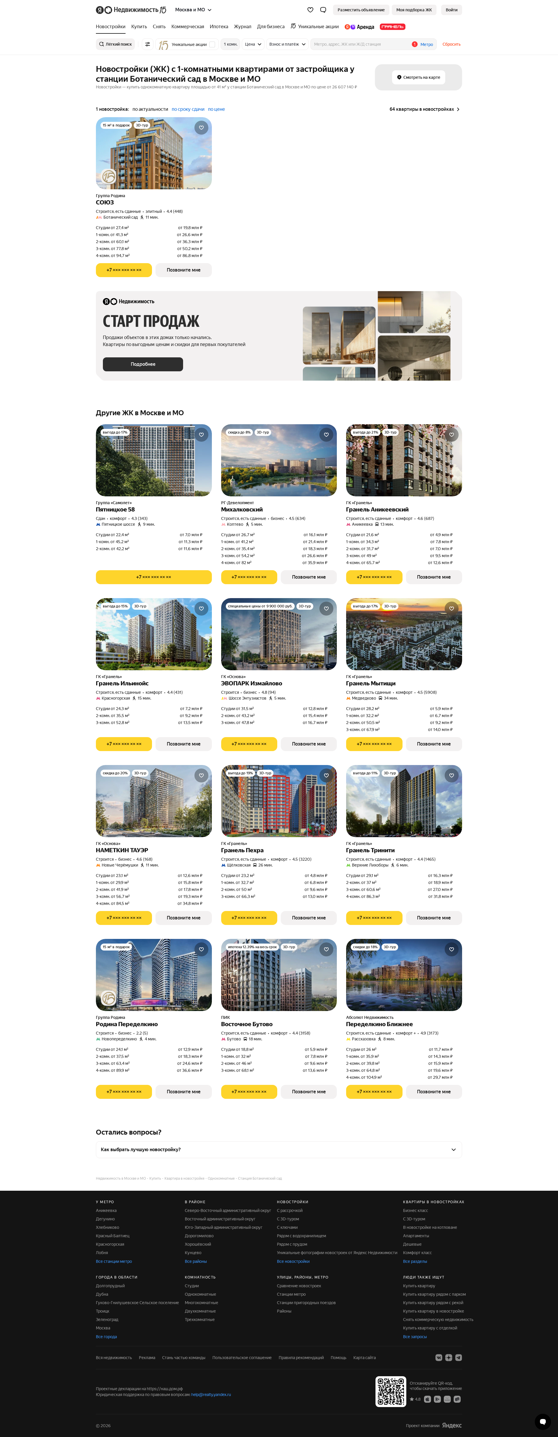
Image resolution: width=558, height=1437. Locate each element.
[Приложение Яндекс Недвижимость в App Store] (427, 1399)
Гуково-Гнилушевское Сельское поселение (137, 1302)
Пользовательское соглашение (242, 1357)
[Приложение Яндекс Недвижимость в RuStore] (457, 1399)
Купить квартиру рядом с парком (434, 1294)
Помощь (338, 1357)
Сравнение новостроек (299, 1285)
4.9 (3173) (430, 1033)
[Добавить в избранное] (201, 128)
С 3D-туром (288, 1219)
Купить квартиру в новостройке (433, 1311)
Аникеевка (106, 1210)
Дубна (102, 1294)
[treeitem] (112, 27)
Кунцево (193, 1252)
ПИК (225, 1017)
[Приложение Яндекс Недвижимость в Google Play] (437, 1399)
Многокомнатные (201, 1302)
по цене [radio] (216, 109)
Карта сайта (364, 1357)
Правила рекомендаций (301, 1357)
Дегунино (105, 1219)
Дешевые (412, 1244)
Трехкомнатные (200, 1319)
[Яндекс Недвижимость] (131, 10)
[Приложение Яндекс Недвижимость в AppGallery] (447, 1399)
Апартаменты (416, 1235)
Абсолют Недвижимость (370, 1017)
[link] (451, 10)
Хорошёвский (198, 1244)
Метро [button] (427, 44)
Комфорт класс (417, 1252)
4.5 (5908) (427, 692)
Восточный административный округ (220, 1219)
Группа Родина (110, 195)
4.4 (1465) (426, 859)
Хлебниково (107, 1227)
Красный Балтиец (112, 1235)
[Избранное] (310, 10)
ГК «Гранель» (359, 502)
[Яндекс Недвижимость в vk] (438, 1357)
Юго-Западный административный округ (223, 1227)
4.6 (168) (144, 859)
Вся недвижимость (114, 1357)
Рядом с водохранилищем (301, 1235)
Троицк (102, 1311)
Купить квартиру (419, 1285)
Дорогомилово (199, 1235)
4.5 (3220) (302, 859)
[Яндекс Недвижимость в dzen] (448, 1357)
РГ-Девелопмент (237, 502)
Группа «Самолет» (114, 502)
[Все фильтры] (147, 44)
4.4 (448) (175, 211)
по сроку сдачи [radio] (188, 109)
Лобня (102, 1252)
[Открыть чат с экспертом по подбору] (543, 1422)
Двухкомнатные (200, 1311)
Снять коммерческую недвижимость (438, 1319)
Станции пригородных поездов (306, 1302)
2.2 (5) (142, 1033)
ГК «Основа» (233, 676)
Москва (103, 1328)
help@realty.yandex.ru (211, 1394)
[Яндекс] (452, 1425)
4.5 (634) (297, 518)
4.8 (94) (269, 692)
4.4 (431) (175, 692)
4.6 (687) (425, 518)
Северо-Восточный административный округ (228, 1210)
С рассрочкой (290, 1210)
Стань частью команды (183, 1357)
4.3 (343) (139, 518)
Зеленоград (107, 1319)
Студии (192, 1285)
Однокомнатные (200, 1294)
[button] (323, 10)
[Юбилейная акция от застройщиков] (108, 176)
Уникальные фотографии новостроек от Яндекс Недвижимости (337, 1252)
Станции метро (291, 1294)
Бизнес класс (415, 1210)
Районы (284, 1311)
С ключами (287, 1227)
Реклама (147, 1357)
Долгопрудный (110, 1285)
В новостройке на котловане (430, 1227)
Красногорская (110, 1244)
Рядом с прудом (292, 1244)
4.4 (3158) (301, 1033)
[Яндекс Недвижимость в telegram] (458, 1357)
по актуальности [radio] (150, 109)
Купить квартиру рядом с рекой (433, 1302)
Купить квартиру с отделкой (430, 1328)
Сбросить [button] (452, 44)
